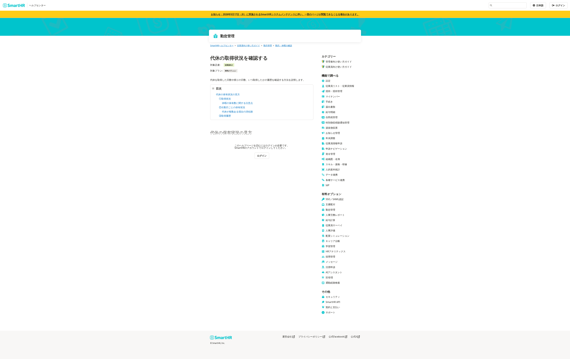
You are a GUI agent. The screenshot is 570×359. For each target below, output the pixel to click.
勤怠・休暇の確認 (283, 45)
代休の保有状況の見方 (228, 94)
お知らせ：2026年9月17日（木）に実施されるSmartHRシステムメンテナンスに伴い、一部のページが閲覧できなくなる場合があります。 (285, 14)
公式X (355, 336)
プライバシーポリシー (311, 336)
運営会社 (288, 336)
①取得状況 (225, 98)
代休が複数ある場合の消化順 (237, 111)
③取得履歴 (225, 115)
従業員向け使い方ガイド (248, 45)
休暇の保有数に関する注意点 (237, 103)
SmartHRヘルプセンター (221, 45)
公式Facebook (338, 336)
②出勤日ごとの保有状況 (232, 107)
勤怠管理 (267, 45)
